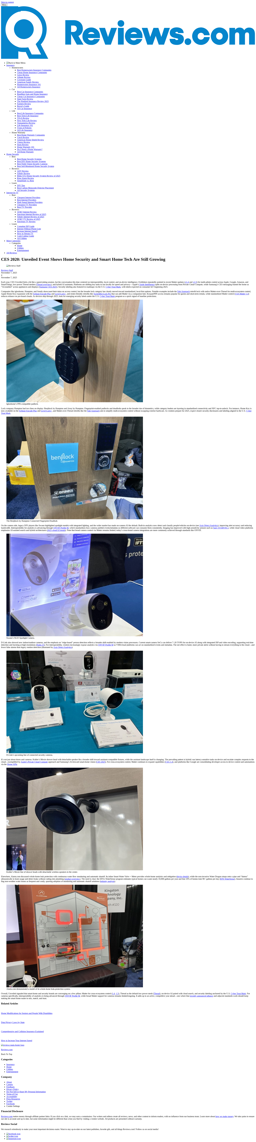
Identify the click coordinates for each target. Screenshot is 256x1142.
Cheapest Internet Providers (28, 197)
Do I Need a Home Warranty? (29, 149)
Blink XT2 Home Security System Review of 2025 (38, 176)
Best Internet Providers (26, 200)
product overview (72, 879)
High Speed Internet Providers (30, 202)
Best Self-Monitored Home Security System (35, 166)
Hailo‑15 (40, 645)
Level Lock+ (60, 294)
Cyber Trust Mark (113, 287)
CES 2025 (100, 762)
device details (182, 876)
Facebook (10, 1104)
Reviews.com (7, 1116)
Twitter (9, 1101)
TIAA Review (23, 118)
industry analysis (107, 881)
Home (19, 245)
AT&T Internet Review (27, 212)
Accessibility (11, 1096)
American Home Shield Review (30, 140)
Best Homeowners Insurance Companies (34, 70)
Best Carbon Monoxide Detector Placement (35, 188)
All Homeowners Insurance (28, 87)
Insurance (10, 1064)
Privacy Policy (12, 1089)
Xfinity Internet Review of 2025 (30, 217)
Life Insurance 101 (25, 125)
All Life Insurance (24, 130)
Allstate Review (24, 77)
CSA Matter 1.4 (241, 294)
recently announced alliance (201, 996)
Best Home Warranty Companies (31, 135)
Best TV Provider (24, 207)
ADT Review (23, 171)
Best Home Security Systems (29, 159)
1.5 (117, 993)
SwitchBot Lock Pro (102, 294)
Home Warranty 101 (25, 147)
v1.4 (187, 282)
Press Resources (13, 1099)
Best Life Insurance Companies (30, 113)
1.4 (113, 993)
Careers (9, 1084)
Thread (157, 993)
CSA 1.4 (169, 762)
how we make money (224, 1116)
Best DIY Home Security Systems (31, 161)
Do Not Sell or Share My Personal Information (26, 1092)
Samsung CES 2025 (48, 287)
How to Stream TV (25, 233)
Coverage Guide (24, 80)
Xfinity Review (23, 173)
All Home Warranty (25, 152)
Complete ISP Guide (25, 226)
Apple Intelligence (147, 284)
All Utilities (22, 238)
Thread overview (44, 284)
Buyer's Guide (23, 106)
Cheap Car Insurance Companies (31, 96)
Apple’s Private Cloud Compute (34, 762)
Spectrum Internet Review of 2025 (31, 214)
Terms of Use (12, 1094)
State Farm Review (25, 99)
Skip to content (7, 2)
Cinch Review (23, 137)
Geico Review (23, 75)
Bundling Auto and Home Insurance (32, 94)
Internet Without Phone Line (29, 229)
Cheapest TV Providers (27, 205)
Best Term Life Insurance (27, 116)
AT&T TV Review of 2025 (28, 219)
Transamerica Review (26, 123)
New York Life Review (27, 120)
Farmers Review (24, 104)
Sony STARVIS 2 (221, 528)
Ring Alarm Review (25, 178)
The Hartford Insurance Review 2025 (33, 101)
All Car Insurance (24, 108)
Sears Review (23, 144)
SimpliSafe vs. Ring (25, 181)
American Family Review (28, 82)
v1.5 (195, 282)
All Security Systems (26, 190)
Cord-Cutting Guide (25, 236)
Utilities (20, 248)
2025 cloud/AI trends (56, 530)
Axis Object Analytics (208, 525)
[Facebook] (13, 1134)
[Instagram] (13, 1138)
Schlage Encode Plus (42, 294)
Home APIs (12, 764)
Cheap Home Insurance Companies (32, 72)
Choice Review (23, 142)
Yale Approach (183, 291)
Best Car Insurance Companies (30, 92)
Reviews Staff (7, 270)
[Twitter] (12, 1136)
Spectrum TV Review (26, 221)
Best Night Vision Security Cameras (32, 164)
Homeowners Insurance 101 (29, 84)
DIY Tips (21, 185)
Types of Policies (24, 128)
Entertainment (23, 250)
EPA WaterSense (227, 879)
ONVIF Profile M (61, 528)
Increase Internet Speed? (27, 231)
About (9, 1082)
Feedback (10, 1087)
